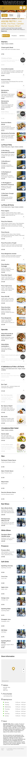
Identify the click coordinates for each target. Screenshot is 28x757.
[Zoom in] (23, 669)
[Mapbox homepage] (5, 681)
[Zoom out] (23, 671)
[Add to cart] (23, 53)
